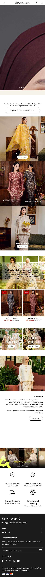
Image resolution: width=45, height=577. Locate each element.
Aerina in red (33, 318)
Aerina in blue (11, 318)
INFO (4, 529)
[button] (19, 87)
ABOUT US (6, 532)
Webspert (25, 570)
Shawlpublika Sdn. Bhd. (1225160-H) (26, 568)
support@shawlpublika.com (15, 523)
